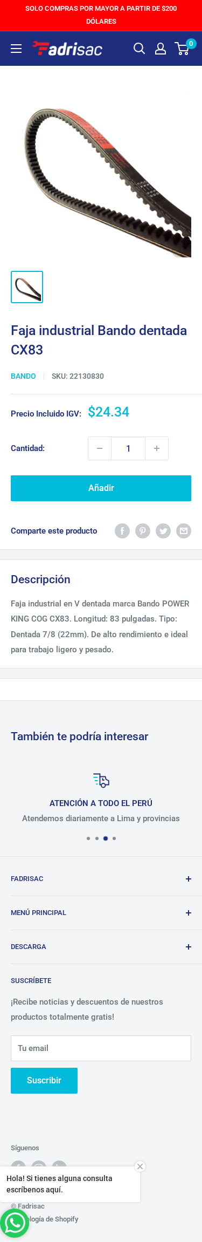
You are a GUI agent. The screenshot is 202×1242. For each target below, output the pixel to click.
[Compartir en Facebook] (122, 530)
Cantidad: (28, 448)
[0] (182, 48)
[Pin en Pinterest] (142, 530)
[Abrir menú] (16, 48)
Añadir (101, 488)
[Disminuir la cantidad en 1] (99, 448)
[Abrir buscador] (139, 48)
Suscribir (44, 1080)
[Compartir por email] (183, 530)
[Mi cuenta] (160, 48)
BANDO (23, 376)
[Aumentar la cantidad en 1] (156, 448)
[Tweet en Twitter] (163, 530)
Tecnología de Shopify (44, 1219)
